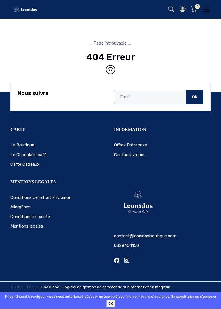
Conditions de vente (30, 216)
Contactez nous (130, 154)
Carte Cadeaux (24, 164)
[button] (182, 9)
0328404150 (126, 245)
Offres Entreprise (130, 145)
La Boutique (22, 145)
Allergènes (20, 206)
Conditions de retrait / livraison (40, 197)
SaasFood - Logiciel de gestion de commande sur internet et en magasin (105, 287)
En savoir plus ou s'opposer (193, 297)
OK (194, 97)
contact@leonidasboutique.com (145, 236)
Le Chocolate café (28, 154)
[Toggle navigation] (206, 9)
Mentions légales (26, 226)
